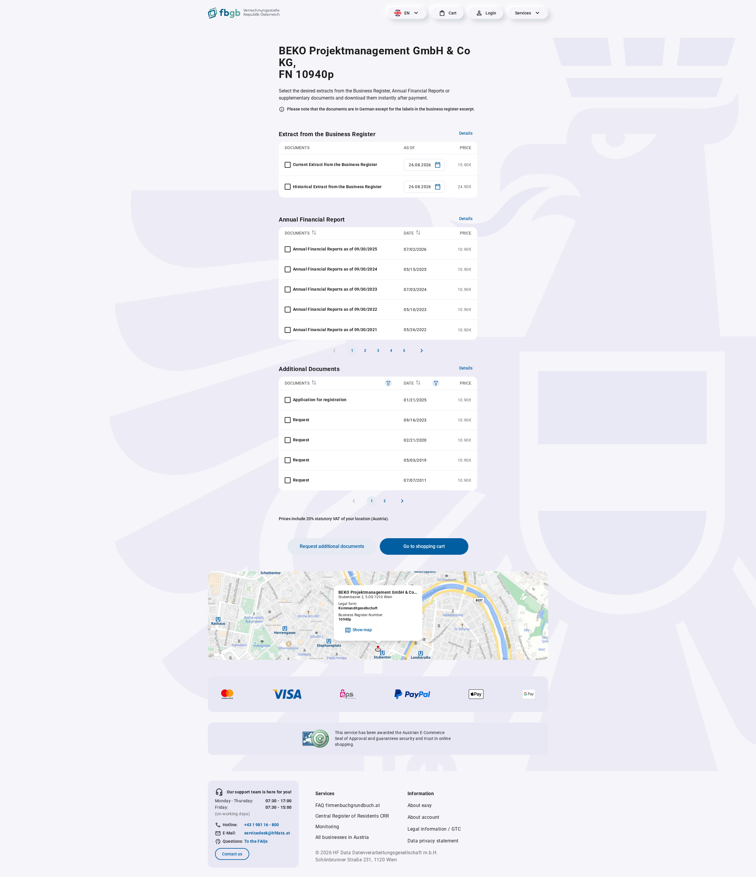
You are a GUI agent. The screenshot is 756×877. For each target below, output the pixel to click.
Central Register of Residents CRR (352, 816)
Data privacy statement (433, 841)
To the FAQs (256, 841)
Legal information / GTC (434, 829)
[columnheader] (338, 233)
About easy (420, 805)
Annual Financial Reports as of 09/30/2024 (335, 269)
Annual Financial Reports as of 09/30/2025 (335, 249)
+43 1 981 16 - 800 (261, 824)
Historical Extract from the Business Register (337, 186)
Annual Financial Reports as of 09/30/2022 (335, 309)
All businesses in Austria (342, 837)
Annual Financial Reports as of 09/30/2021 (335, 329)
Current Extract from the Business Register (335, 164)
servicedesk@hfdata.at (267, 833)
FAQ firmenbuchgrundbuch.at (347, 805)
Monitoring (327, 826)
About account (423, 817)
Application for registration (320, 399)
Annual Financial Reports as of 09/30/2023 (335, 289)
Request (301, 419)
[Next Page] (422, 351)
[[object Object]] (388, 383)
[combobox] (424, 165)
